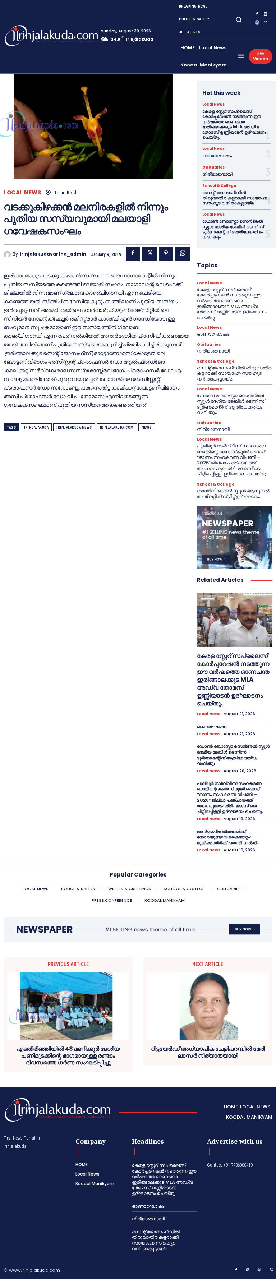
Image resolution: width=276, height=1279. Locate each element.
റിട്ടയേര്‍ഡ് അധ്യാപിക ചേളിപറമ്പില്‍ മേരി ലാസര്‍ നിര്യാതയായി (208, 1052)
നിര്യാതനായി (217, 174)
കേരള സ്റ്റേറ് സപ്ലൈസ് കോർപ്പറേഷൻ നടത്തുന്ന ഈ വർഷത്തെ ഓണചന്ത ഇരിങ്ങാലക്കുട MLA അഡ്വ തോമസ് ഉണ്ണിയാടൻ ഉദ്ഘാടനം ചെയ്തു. (234, 124)
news (147, 427)
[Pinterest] (166, 254)
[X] (149, 254)
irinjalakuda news (74, 427)
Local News (22, 192)
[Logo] (32, 35)
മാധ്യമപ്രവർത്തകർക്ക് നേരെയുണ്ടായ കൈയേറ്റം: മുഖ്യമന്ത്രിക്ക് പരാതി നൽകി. (227, 837)
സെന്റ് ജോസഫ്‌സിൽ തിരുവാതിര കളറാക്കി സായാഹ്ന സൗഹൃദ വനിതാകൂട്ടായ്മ (234, 197)
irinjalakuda (36, 427)
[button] (239, 19)
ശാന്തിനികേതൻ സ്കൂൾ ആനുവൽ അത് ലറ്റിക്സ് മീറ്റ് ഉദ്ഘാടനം (233, 493)
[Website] (257, 23)
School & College (219, 186)
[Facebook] (257, 15)
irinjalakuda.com (117, 427)
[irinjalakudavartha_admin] (8, 254)
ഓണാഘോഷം (217, 155)
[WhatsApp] (265, 23)
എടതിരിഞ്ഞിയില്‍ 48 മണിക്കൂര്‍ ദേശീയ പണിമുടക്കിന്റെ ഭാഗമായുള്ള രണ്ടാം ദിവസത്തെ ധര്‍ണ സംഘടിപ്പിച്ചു (68, 1055)
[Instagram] (265, 15)
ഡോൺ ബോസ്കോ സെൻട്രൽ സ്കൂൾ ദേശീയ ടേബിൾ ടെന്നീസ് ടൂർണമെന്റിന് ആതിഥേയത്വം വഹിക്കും (233, 229)
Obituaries (213, 167)
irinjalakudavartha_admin (53, 254)
